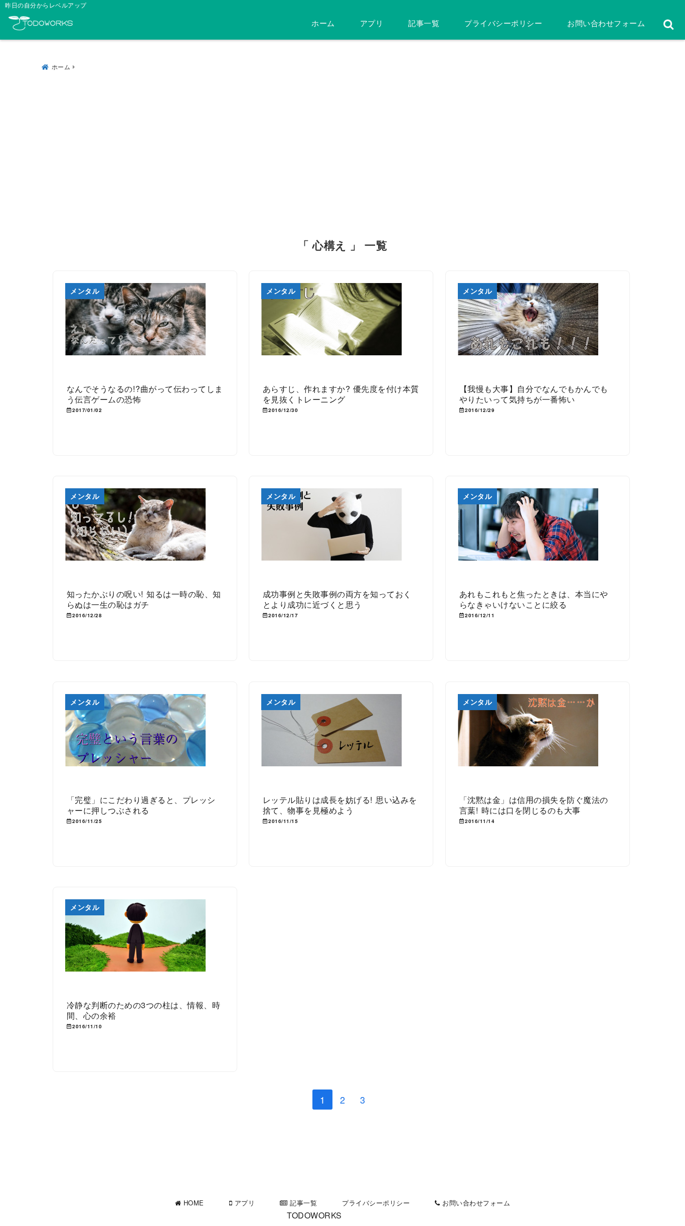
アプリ (372, 23)
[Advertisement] (342, 152)
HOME (192, 1202)
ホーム (323, 23)
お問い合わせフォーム (606, 23)
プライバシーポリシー (503, 23)
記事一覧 (423, 23)
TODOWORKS (314, 1215)
